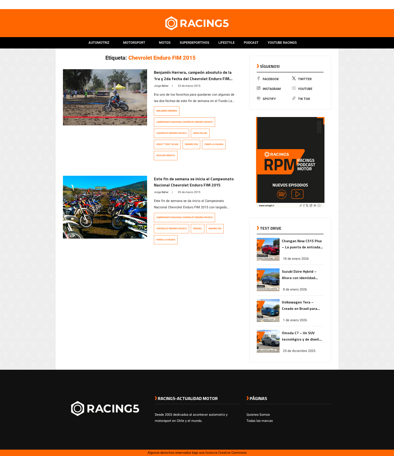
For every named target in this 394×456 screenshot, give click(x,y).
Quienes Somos (258, 414)
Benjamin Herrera (166, 110)
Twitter (305, 79)
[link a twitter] (310, 4)
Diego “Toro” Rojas (167, 144)
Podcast (251, 42)
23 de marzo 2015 (189, 86)
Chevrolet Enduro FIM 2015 (171, 133)
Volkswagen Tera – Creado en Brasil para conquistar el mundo (299, 305)
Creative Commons (232, 452)
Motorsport (134, 42)
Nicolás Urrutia (165, 155)
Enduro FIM (191, 144)
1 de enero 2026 (295, 320)
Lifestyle (226, 42)
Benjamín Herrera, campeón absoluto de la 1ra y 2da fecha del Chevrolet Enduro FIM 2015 (193, 78)
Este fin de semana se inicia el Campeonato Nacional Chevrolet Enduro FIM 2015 (194, 182)
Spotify (269, 99)
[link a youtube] (319, 4)
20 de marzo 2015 (189, 192)
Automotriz (98, 42)
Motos (165, 42)
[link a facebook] (306, 4)
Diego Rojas (200, 133)
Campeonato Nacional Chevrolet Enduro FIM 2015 (184, 122)
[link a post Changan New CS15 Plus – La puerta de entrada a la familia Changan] (268, 259)
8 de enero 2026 (295, 289)
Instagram (272, 89)
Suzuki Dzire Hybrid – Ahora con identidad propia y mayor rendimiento (299, 275)
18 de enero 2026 (296, 258)
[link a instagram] (315, 4)
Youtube (305, 89)
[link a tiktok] (329, 4)
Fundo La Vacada (214, 144)
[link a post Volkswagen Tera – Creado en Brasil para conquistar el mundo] (268, 320)
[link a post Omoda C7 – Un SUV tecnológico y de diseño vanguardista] (268, 351)
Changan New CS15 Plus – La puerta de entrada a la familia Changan (302, 244)
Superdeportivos (194, 42)
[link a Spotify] (324, 4)
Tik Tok (304, 99)
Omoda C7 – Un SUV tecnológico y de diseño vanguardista (301, 336)
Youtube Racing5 (282, 42)
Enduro (197, 228)
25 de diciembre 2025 (299, 351)
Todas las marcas (259, 420)
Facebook (271, 79)
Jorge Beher (161, 86)
